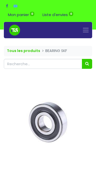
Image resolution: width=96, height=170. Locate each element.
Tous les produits (23, 50)
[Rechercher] (87, 64)
